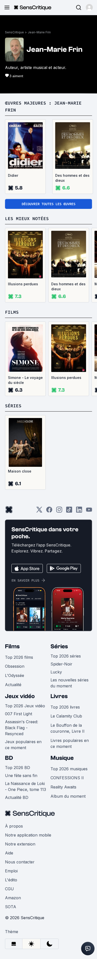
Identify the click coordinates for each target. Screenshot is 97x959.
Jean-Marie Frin (39, 32)
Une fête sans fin (21, 775)
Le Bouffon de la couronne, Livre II (67, 728)
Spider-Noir (61, 663)
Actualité (13, 684)
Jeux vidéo (20, 696)
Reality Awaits (63, 786)
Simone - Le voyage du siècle (25, 380)
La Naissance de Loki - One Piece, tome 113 (25, 786)
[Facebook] (49, 511)
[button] (89, 7)
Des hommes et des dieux (72, 177)
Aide (9, 852)
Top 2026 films (19, 657)
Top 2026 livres (65, 707)
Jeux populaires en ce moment (23, 744)
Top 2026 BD (17, 767)
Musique (62, 758)
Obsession (14, 666)
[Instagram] (59, 511)
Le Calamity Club (66, 716)
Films (12, 646)
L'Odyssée (14, 675)
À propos (14, 826)
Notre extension (20, 843)
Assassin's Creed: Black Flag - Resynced (21, 727)
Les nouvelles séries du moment (69, 682)
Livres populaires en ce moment (69, 743)
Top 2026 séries (65, 656)
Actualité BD (16, 797)
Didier (13, 175)
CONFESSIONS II (67, 777)
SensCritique (14, 32)
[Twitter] (39, 511)
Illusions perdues (23, 284)
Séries (59, 646)
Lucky (56, 671)
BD (9, 758)
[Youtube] (89, 511)
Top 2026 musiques (69, 768)
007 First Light (18, 713)
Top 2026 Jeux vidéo (25, 705)
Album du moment (68, 796)
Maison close (19, 471)
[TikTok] (69, 511)
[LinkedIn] (79, 511)
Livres (59, 696)
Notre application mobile (28, 835)
